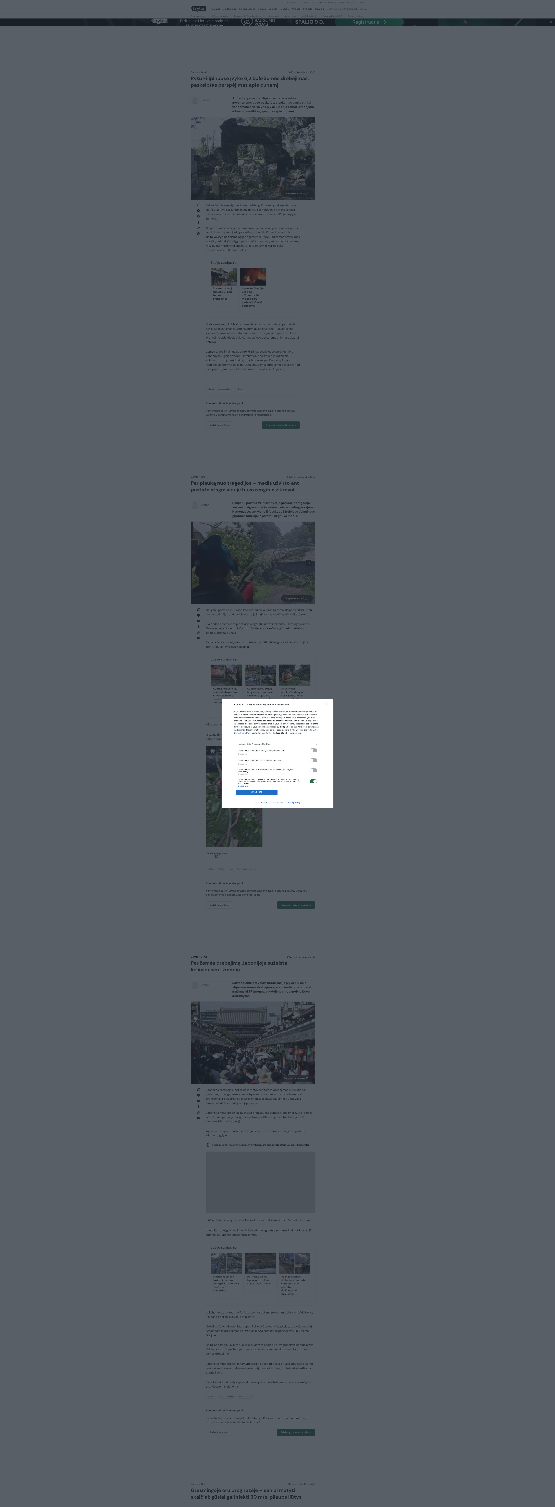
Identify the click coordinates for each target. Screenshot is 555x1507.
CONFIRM (256, 792)
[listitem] (277, 744)
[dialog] (277, 753)
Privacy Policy (294, 802)
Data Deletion (261, 802)
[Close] (327, 705)
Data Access (277, 802)
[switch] (313, 750)
